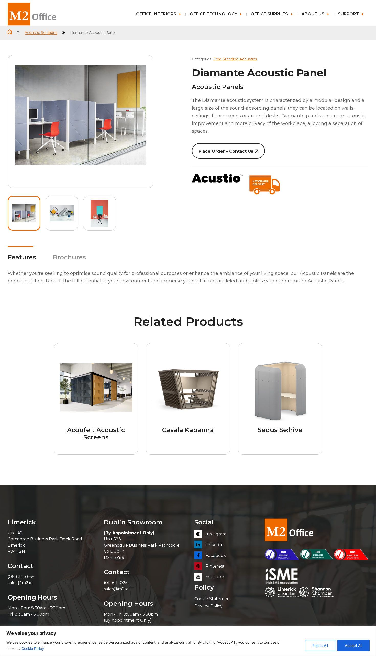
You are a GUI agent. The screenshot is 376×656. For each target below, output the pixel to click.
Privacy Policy (208, 606)
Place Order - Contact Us (225, 151)
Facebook (215, 555)
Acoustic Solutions (41, 32)
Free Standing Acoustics (235, 59)
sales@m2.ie (20, 582)
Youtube (214, 576)
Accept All (353, 645)
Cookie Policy (32, 648)
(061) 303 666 (21, 576)
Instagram (215, 533)
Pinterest (215, 566)
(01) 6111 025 (116, 582)
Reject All (320, 645)
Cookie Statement (212, 598)
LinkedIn (214, 544)
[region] (188, 641)
